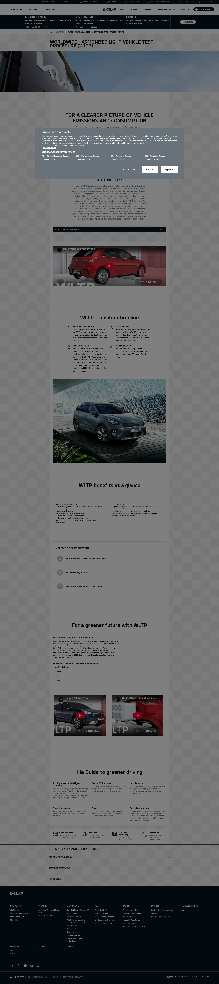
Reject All (169, 170)
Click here (46, 145)
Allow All (150, 170)
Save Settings (129, 169)
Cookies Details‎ (49, 160)
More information (49, 148)
